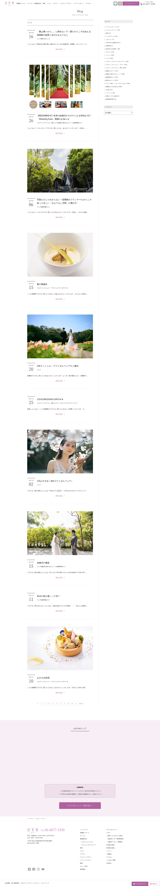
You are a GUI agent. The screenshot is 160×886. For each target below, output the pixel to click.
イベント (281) (109, 55)
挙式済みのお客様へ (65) (112, 49)
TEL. (53, 829)
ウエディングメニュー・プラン (46, 288)
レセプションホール (87, 842)
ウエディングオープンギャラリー (63, 403)
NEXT (81, 703)
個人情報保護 (15, 883)
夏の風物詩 (42, 284)
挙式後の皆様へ (110, 845)
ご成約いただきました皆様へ (114, 835)
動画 (81, 863)
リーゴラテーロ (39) (111, 36)
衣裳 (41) (108, 33)
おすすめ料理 (43, 678)
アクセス (88, 3)
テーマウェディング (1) (112, 27)
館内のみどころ (45, 38)
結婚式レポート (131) (111, 71)
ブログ (37, 818)
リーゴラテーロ (63, 288)
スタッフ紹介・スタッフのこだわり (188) (117, 83)
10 (72, 703)
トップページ (30, 818)
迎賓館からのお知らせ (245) (113, 86)
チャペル (29, 3)
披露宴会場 (37, 3)
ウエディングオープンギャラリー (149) (117, 61)
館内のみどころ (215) (111, 80)
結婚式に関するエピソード (65, 123)
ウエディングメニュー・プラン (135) (116, 64)
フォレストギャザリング (88, 845)
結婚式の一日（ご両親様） (115, 842)
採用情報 (82, 869)
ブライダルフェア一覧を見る (79, 805)
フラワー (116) (109, 52)
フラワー (55, 3)
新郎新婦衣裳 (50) (110, 99)
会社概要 (7, 883)
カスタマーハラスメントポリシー (30, 883)
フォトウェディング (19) (112, 30)
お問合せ (154, 884)
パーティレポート (78, 3)
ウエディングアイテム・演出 (45, 123)
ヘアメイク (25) (110, 93)
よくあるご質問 (110, 860)
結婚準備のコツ (77, 123)
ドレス (49, 3)
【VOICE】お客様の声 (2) (112, 42)
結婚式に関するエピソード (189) (115, 74)
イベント (109, 851)
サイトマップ (45, 883)
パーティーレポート (86, 860)
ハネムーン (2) (109, 39)
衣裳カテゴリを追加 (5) (112, 96)
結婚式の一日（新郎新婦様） (116, 838)
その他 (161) (109, 90)
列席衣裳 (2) (109, 46)
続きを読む (59, 49)
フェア (39, 38)
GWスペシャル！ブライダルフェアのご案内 (57, 366)
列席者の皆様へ (110, 848)
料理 (44, 3)
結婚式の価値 (43, 563)
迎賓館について (20, 3)
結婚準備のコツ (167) (111, 77)
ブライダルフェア (130, 3)
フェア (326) (109, 58)
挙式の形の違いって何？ (48, 596)
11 (76, 703)
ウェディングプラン (66, 3)
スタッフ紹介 (84, 866)
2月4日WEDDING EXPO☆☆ (50, 399)
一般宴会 (109, 854)
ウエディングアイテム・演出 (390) (115, 68)
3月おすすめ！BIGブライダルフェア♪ (54, 481)
